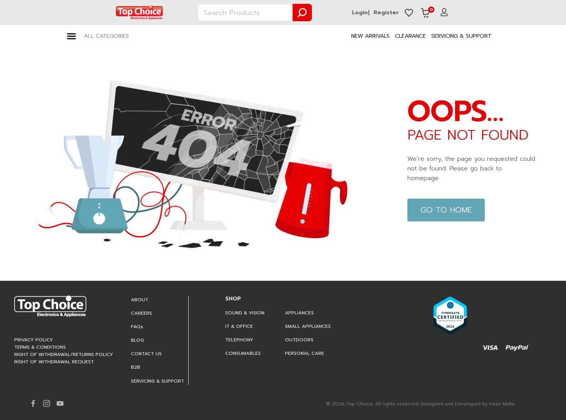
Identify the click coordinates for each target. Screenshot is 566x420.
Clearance (410, 36)
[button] (98, 36)
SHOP (233, 299)
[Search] (302, 12)
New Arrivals (370, 36)
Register (386, 12)
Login (360, 12)
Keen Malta (501, 403)
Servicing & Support (461, 36)
